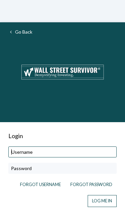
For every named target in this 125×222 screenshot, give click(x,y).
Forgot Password (91, 184)
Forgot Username (40, 184)
